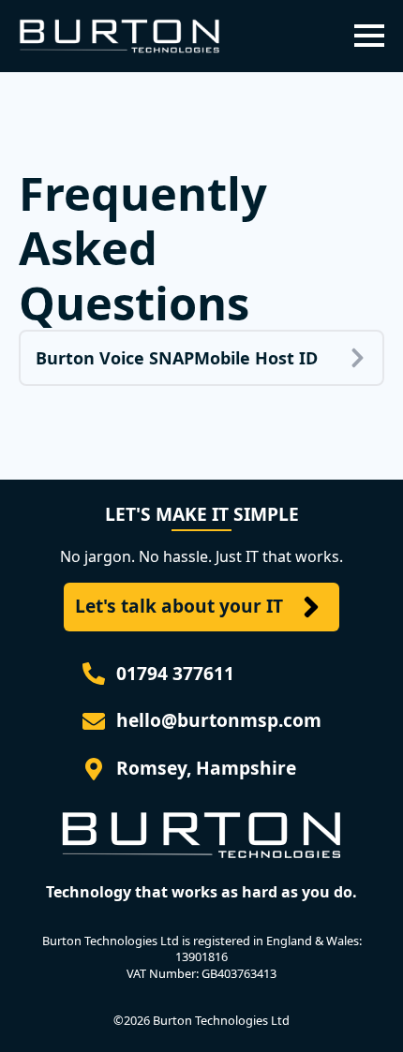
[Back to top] (361, 1010)
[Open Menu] (369, 36)
